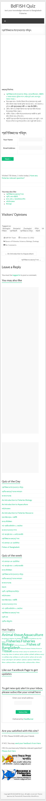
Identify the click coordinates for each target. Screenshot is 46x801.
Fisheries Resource (20, 645)
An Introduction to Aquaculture (19, 253)
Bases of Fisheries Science (15, 241)
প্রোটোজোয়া (24, 660)
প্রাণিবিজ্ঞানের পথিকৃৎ (26, 231)
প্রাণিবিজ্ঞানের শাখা (16, 657)
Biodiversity (13, 638)
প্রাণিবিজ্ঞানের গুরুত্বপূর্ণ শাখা (31, 260)
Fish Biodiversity (34, 638)
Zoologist (27, 228)
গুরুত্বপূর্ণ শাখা (26, 651)
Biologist (6, 228)
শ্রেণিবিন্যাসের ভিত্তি (20, 662)
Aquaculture (33, 634)
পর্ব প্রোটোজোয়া (16, 654)
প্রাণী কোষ (36, 657)
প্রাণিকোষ (22, 654)
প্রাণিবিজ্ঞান (26, 654)
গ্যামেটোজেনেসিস (33, 651)
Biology (29, 241)
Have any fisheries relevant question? (20, 176)
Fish (25, 637)
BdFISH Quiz (23, 6)
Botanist (16, 228)
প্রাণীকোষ (32, 657)
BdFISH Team (10, 238)
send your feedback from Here (28, 743)
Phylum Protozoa (25, 648)
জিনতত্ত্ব (4, 654)
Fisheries (13, 641)
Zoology (36, 241)
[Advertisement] (23, 59)
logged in (16, 275)
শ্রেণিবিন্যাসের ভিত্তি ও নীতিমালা (33, 662)
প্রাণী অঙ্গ (23, 657)
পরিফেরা (10, 654)
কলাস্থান (21, 651)
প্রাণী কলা (27, 657)
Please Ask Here (9, 751)
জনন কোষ (39, 651)
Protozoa (33, 648)
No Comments (10, 245)
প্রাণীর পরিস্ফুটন (9, 660)
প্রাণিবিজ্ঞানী (13, 231)
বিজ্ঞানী (38, 231)
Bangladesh (5, 638)
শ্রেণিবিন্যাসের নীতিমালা (11, 662)
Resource (39, 648)
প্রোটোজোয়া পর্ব (30, 660)
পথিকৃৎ (37, 228)
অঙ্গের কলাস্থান (15, 651)
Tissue (7, 651)
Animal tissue (12, 634)
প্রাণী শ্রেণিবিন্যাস (17, 660)
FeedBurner (28, 719)
